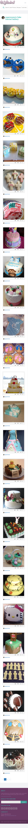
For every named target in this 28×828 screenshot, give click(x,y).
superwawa (7, 49)
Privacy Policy (3, 796)
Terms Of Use (8, 796)
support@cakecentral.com (10, 815)
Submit (24, 802)
